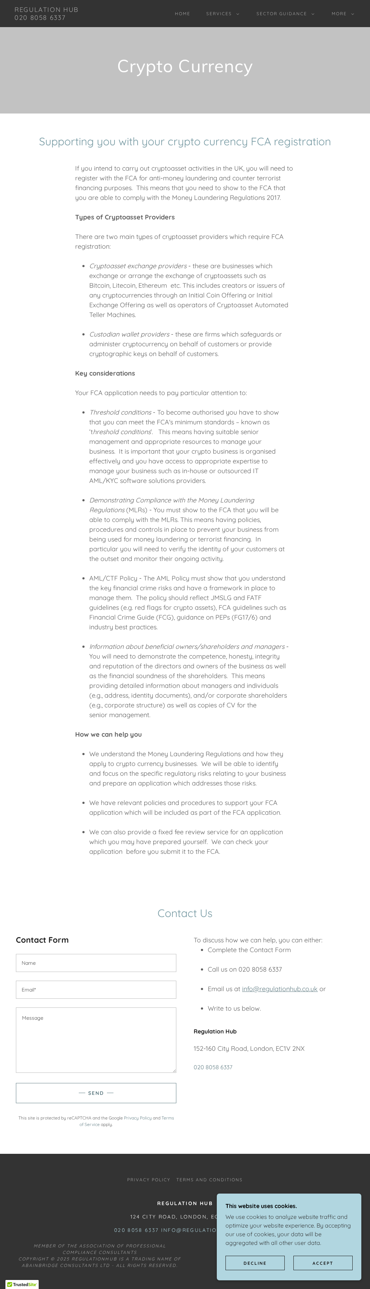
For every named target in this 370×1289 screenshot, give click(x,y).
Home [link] (182, 13)
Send (96, 1093)
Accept (323, 1263)
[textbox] (96, 963)
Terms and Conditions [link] (209, 1179)
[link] (46, 17)
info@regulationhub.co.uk (280, 989)
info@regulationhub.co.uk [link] (208, 1230)
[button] (221, 13)
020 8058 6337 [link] (213, 1067)
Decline (255, 1263)
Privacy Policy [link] (138, 1118)
